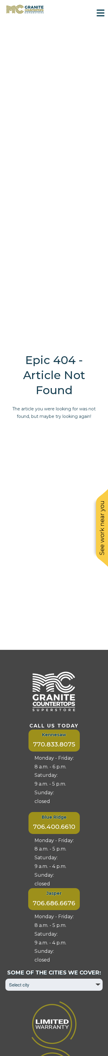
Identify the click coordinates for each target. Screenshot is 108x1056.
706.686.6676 (54, 903)
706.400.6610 (54, 826)
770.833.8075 (54, 744)
